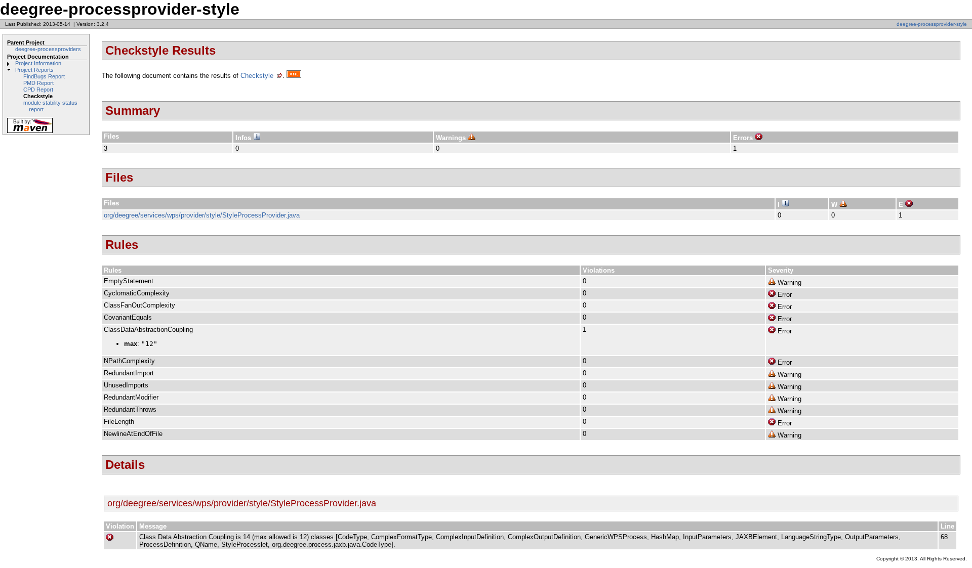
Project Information (38, 63)
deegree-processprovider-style (932, 24)
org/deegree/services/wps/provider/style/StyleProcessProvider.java (202, 215)
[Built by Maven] (30, 132)
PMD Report (38, 83)
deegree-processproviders (48, 49)
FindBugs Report (44, 76)
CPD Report (38, 89)
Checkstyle (256, 75)
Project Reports (34, 70)
